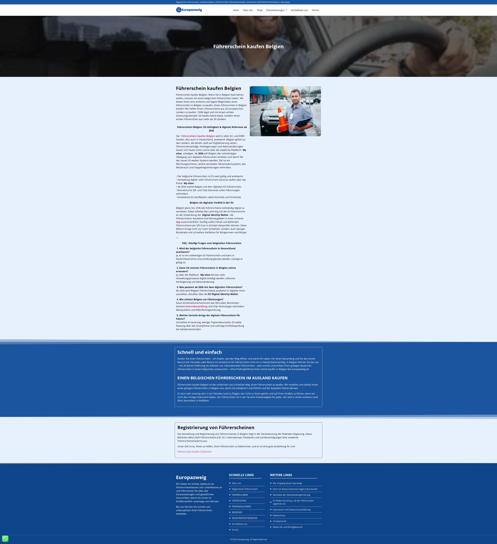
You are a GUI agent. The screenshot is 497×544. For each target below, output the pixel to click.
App (178, 221)
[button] (276, 10)
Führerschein (203, 358)
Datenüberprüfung (196, 306)
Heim (236, 10)
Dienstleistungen (275, 10)
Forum (315, 10)
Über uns (248, 10)
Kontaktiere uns (299, 10)
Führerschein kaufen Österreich (194, 451)
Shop (259, 10)
